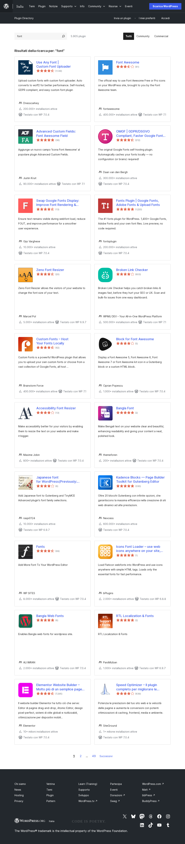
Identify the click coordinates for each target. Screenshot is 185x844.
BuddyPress (151, 801)
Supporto (84, 789)
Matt (146, 789)
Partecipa (116, 783)
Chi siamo (20, 783)
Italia (51, 821)
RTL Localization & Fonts (135, 616)
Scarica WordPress (165, 6)
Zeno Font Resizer (50, 270)
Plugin (50, 795)
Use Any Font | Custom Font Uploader (53, 64)
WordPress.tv (88, 801)
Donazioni (117, 795)
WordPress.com (153, 783)
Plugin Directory (24, 18)
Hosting (19, 795)
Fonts (40, 546)
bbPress (148, 795)
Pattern (50, 801)
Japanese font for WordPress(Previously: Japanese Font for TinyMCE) (58, 479)
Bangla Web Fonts (50, 616)
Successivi (106, 756)
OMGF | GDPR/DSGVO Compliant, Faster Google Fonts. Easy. (141, 133)
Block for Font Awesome (135, 339)
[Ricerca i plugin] (63, 36)
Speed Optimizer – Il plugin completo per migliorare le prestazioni (136, 687)
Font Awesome (127, 62)
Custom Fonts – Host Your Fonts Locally (52, 341)
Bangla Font (125, 408)
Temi (49, 789)
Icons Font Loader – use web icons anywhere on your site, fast (138, 549)
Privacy (18, 801)
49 (94, 756)
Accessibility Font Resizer (56, 408)
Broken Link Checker (132, 270)
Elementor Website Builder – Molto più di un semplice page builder (59, 687)
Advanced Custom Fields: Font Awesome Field (56, 133)
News (17, 789)
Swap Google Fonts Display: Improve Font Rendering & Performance (57, 203)
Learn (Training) (87, 783)
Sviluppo (83, 795)
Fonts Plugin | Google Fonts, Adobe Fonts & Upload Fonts (138, 203)
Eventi (114, 789)
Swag (115, 801)
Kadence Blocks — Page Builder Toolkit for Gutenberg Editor (140, 479)
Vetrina (50, 783)
